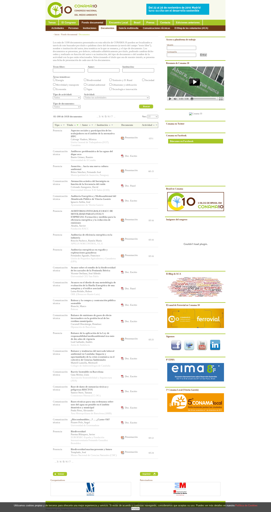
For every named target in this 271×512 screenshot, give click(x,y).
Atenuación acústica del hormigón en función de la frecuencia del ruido (90, 182)
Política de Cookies (246, 505)
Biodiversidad (78, 431)
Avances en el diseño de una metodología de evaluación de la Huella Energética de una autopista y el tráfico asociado (93, 285)
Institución (102, 125)
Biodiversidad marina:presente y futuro (91, 449)
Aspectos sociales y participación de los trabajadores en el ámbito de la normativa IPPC (93, 133)
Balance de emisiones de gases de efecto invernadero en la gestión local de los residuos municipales (91, 318)
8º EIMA (170, 359)
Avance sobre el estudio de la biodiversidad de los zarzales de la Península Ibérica (93, 269)
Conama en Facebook (176, 135)
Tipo (57, 125)
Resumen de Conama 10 (177, 63)
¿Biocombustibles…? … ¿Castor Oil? (90, 419)
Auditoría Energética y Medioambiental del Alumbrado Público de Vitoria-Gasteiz (93, 197)
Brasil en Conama (174, 188)
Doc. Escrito (131, 156)
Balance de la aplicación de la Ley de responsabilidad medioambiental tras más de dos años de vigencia (92, 336)
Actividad (147, 125)
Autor (85, 125)
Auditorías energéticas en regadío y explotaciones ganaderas (89, 251)
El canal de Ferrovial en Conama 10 (183, 305)
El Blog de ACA (173, 274)
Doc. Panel (130, 185)
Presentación (131, 137)
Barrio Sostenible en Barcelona (87, 371)
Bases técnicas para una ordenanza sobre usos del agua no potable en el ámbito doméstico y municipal (92, 404)
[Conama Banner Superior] (179, 14)
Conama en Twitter (175, 123)
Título (70, 125)
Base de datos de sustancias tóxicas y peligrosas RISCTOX (90, 388)
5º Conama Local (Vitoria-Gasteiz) (182, 390)
